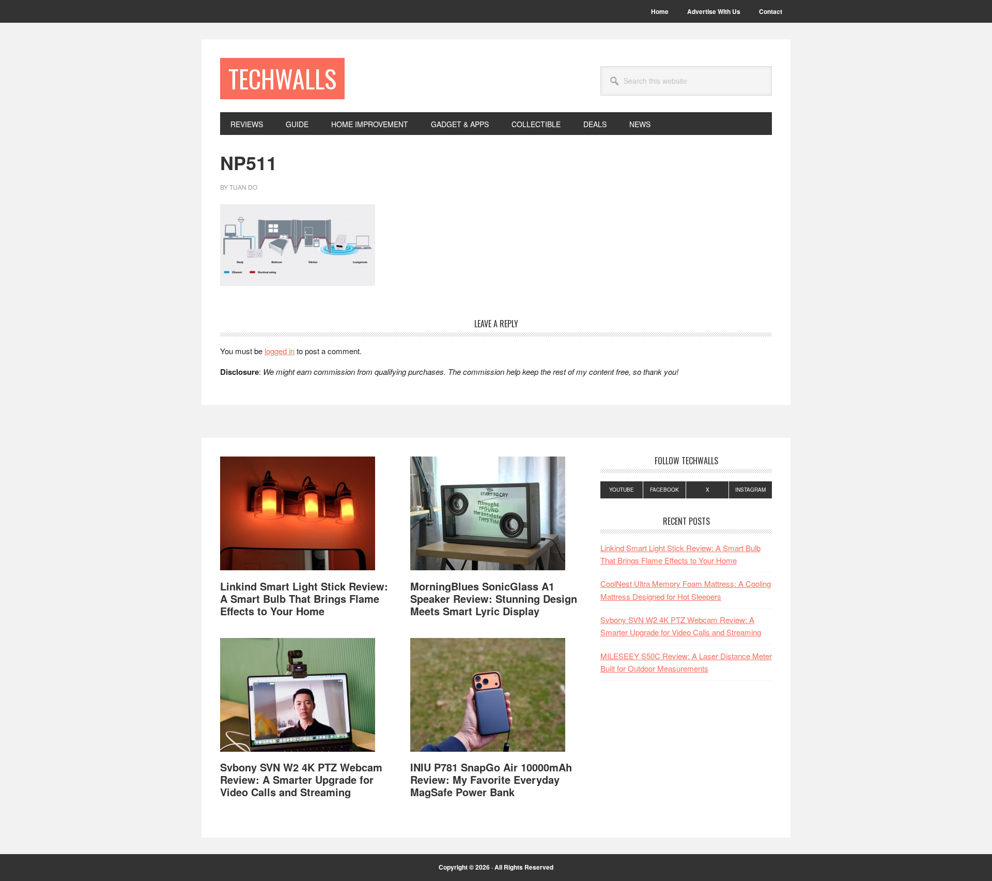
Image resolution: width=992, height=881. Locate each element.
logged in (280, 350)
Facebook (664, 489)
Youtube (621, 489)
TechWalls (282, 78)
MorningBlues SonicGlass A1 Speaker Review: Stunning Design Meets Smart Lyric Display (493, 598)
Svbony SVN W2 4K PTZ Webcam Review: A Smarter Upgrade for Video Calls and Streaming (301, 779)
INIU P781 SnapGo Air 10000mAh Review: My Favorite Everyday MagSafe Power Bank (491, 779)
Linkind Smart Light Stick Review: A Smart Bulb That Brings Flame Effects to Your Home (304, 598)
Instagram (750, 489)
